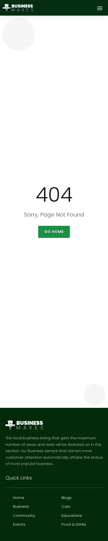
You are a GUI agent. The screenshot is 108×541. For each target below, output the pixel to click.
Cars (66, 506)
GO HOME (54, 231)
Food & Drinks (74, 524)
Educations (72, 515)
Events (19, 524)
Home (18, 497)
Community (24, 515)
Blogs (67, 497)
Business (21, 506)
